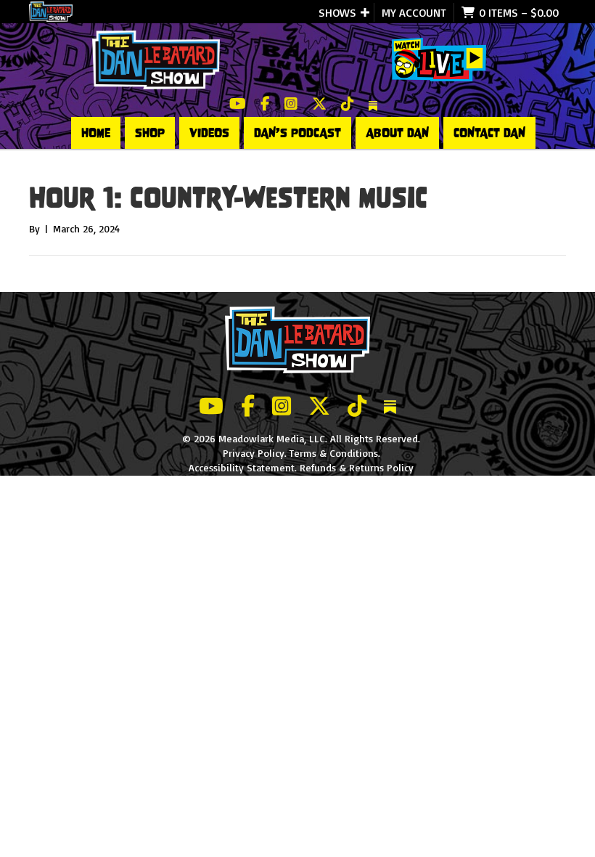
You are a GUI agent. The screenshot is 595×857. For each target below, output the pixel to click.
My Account (414, 12)
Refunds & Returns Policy (357, 467)
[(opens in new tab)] (439, 58)
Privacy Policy (253, 453)
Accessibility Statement (242, 467)
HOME (95, 133)
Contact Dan (489, 133)
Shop (150, 133)
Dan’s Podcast (297, 133)
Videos (209, 133)
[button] (365, 12)
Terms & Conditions (334, 453)
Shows (337, 12)
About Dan (397, 133)
